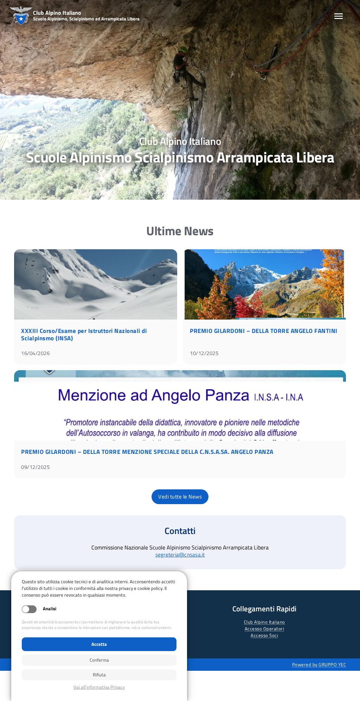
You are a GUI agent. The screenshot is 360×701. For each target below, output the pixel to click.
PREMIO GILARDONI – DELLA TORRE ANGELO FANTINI (264, 330)
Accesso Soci (264, 635)
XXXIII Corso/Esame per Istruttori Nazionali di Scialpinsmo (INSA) (84, 334)
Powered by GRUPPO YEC (319, 664)
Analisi (49, 608)
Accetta (99, 644)
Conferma (99, 659)
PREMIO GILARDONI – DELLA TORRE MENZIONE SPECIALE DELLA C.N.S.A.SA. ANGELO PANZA (147, 451)
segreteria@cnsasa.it (180, 555)
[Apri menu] (338, 16)
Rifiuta (99, 674)
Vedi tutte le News (180, 497)
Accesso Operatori (264, 628)
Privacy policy (99, 687)
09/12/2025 (35, 467)
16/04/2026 (35, 353)
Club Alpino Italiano (264, 621)
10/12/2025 (204, 353)
